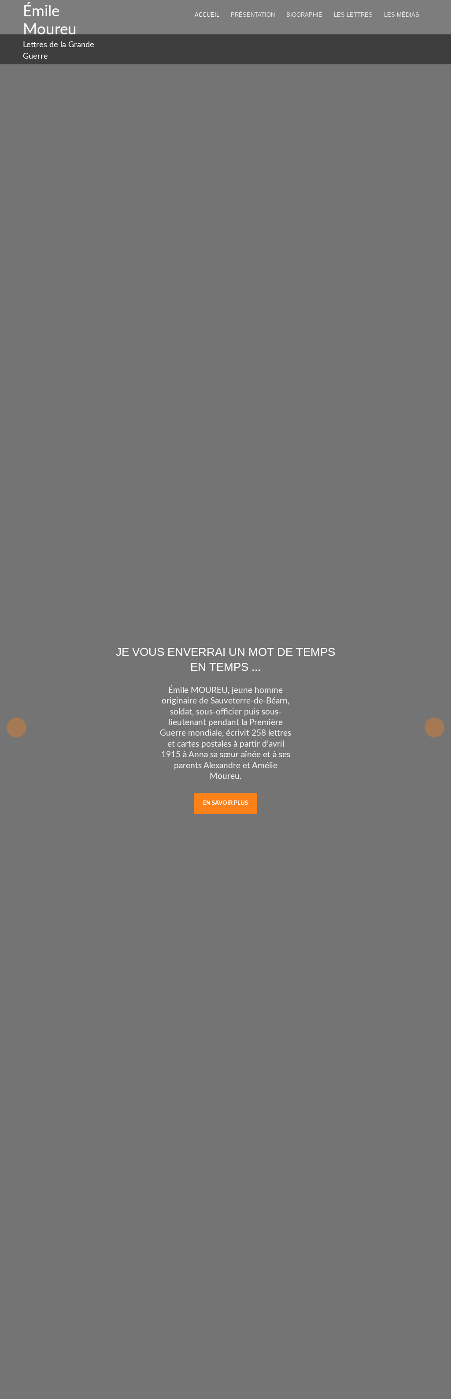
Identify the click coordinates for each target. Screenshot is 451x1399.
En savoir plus (225, 803)
